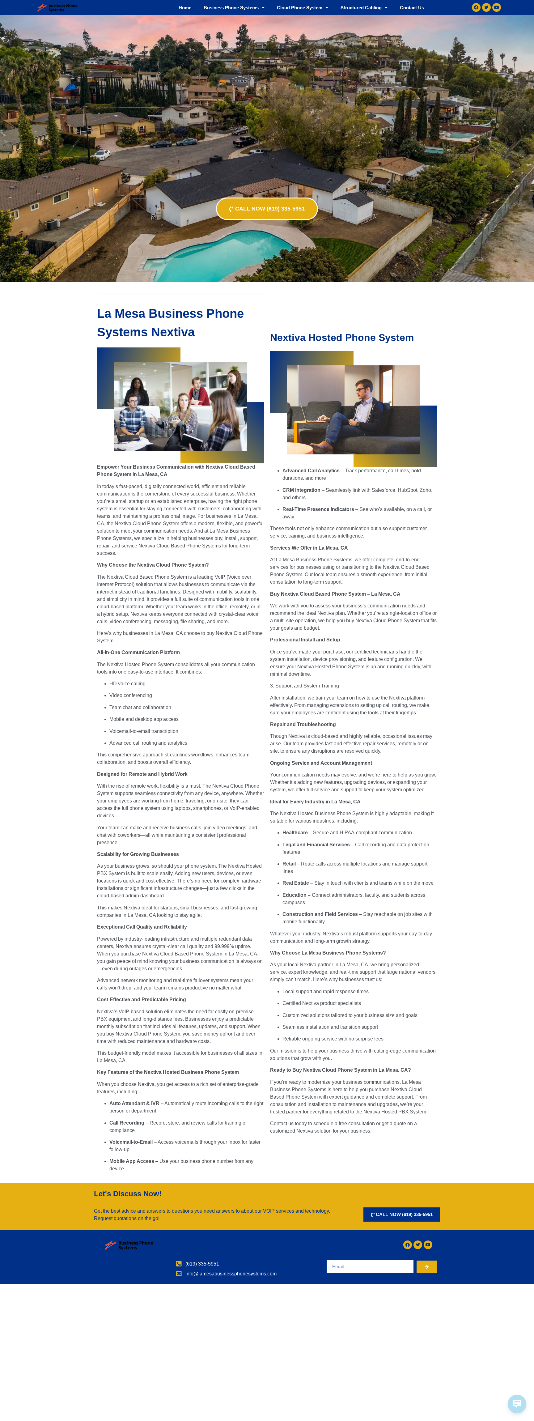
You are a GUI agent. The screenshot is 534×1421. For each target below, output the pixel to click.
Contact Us (412, 7)
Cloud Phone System (299, 7)
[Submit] (427, 1267)
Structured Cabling (361, 7)
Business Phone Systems (231, 7)
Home (185, 7)
